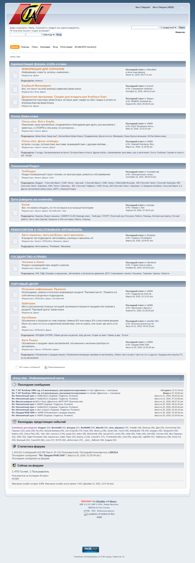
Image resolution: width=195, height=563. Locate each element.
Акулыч (38, 147)
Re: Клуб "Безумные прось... (141, 126)
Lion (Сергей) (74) (73, 431)
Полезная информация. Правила (44, 289)
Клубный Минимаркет (36, 85)
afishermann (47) (75, 440)
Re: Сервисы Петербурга (139, 238)
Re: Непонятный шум (23, 396)
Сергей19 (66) (37, 440)
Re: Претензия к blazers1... (140, 308)
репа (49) (30, 431)
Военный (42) (23, 440)
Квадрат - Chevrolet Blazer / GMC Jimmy (54, 183)
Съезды (39, 152)
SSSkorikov (47, 241)
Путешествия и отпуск (81, 152)
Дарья (36, 75)
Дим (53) (160, 427)
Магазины (65, 246)
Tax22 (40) (123, 431)
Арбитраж (28, 303)
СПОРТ (105, 216)
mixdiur (93, 393)
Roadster (151, 235)
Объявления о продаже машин (50, 354)
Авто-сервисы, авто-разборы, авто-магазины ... (54, 235)
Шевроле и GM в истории (61, 219)
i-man (51, 178)
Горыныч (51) (18, 431)
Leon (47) (50, 440)
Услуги (125, 335)
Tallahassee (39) (163, 437)
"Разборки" (54, 246)
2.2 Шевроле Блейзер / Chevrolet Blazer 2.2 (161, 186)
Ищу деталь (85, 335)
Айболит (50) (98, 440)
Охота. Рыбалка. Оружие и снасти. (167, 152)
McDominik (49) (94, 434)
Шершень (57, 241)
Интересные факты (161, 216)
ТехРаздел (29, 171)
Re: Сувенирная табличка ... (141, 89)
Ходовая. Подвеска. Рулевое (63, 396)
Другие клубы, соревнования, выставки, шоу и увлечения (121, 152)
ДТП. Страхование (114, 273)
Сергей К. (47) (98, 437)
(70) (118, 427)
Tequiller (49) (135, 427)
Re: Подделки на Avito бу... (140, 294)
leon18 (150, 86)
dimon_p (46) (100, 431)
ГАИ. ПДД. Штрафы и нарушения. (51, 273)
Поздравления (91, 136)
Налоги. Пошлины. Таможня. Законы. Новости (146, 273)
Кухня (26, 204)
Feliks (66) (141, 434)
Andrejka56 (134, 431)
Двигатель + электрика (106, 390)
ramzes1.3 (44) (58, 434)
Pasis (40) (88, 431)
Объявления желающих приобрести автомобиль (89, 354)
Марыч (150, 98)
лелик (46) (112, 431)
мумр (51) (71, 434)
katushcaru (53, 437)
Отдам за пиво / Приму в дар (106, 335)
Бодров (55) (111, 440)
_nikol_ (87, 440)
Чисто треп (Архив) (38, 219)
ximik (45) (130, 434)
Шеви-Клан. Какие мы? (46, 136)
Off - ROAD (26, 155)
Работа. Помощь (82, 219)
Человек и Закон (33, 262)
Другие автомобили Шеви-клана (36, 189)
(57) (73, 427)
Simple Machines (111, 504)
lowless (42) (17, 434)
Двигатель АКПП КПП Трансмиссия (65, 401)
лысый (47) (108, 434)
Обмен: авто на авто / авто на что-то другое (135, 354)
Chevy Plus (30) (31, 434)
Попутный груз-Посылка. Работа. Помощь (130, 216)
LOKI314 (113, 452)
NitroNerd (151, 262)
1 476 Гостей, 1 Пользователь (30, 471)
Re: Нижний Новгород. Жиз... (141, 144)
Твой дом (96, 216)
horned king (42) (173, 427)
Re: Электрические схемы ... (141, 174)
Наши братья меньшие (135, 136)
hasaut (38, 131)
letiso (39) (81, 434)
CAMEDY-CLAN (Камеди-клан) (75, 216)
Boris (37, 92)
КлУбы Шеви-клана (157, 136)
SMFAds (91, 508)
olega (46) (137, 437)
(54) (44, 427)
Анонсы (39, 81)
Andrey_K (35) (83, 437)
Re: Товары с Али (135, 207)
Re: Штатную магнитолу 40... (141, 324)
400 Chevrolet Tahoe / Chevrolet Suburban (156, 183)
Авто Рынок (30, 340)
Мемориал (118, 136)
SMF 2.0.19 (84, 504)
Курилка (39, 216)
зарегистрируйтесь (70, 28)
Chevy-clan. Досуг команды (40, 141)
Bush (44, 401)
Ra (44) (39, 431)
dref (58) (151, 434)
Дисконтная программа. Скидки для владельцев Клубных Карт (64, 96)
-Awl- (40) (45, 434)
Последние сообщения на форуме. (31, 458)
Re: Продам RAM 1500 (138, 345)
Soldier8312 (42, 396)
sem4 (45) (120, 434)
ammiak (150, 205)
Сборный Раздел (68, 189)
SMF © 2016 (96, 504)
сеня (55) (126, 437)
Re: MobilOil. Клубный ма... (140, 101)
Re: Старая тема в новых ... (140, 265)
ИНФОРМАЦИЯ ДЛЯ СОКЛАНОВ (43, 69)
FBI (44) (145, 431)
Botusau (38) (149, 427)
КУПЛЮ (49, 335)
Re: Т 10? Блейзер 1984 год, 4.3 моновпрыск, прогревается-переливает (49, 390)
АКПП (56, 189)
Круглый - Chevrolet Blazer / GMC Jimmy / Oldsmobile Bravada (105, 183)
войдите (52, 28)
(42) (59, 427)
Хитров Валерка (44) (54, 431)
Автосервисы (41, 246)
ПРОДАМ (39, 335)
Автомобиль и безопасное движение (86, 273)
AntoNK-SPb (153, 321)
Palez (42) (71, 437)
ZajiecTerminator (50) (37, 437)
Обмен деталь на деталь (66, 335)
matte (62, 437)
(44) (88, 427)
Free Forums (104, 508)
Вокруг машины (51, 216)
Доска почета (105, 136)
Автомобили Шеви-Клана (70, 136)
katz (92, 390)
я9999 (150, 123)
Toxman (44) (162, 434)
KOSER (15, 479)
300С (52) (21, 437)
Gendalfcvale (153, 172)
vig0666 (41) (148, 437)
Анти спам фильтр (136, 72)
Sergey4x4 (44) (170, 431)
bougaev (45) (156, 431)
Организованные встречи (56, 152)
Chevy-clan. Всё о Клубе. (38, 121)
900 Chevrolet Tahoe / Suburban (124, 186)
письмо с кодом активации (36, 31)
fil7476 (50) (61, 440)
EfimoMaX (151, 69)
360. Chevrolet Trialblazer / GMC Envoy (90, 186)
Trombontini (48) (113, 437)
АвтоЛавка (29, 317)
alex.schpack (43, 410)
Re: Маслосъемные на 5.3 (25, 401)
